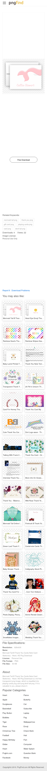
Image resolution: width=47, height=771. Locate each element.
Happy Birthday (9, 739)
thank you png (27, 220)
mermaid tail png (10, 220)
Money (26, 757)
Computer (28, 744)
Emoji (26, 726)
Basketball (7, 708)
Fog (25, 717)
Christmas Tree (9, 730)
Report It (6, 290)
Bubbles (6, 717)
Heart (5, 695)
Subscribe (28, 708)
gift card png (9, 224)
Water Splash (29, 748)
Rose (5, 726)
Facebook (7, 757)
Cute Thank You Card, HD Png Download (19, 432)
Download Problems (21, 290)
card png (7, 228)
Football (6, 735)
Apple (5, 699)
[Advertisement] (23, 35)
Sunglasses (7, 704)
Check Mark (29, 730)
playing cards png (25, 224)
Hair (25, 735)
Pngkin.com (7, 753)
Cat (25, 704)
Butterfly (27, 699)
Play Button (7, 713)
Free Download (23, 159)
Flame (26, 695)
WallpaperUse (29, 722)
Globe (5, 744)
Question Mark (30, 753)
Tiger (5, 722)
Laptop (26, 713)
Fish (25, 739)
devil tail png (20, 228)
